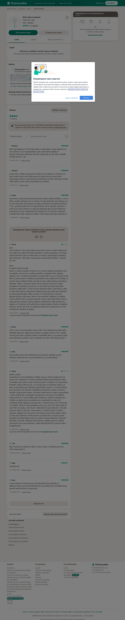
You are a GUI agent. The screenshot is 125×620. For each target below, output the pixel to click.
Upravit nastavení (72, 98)
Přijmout (86, 98)
